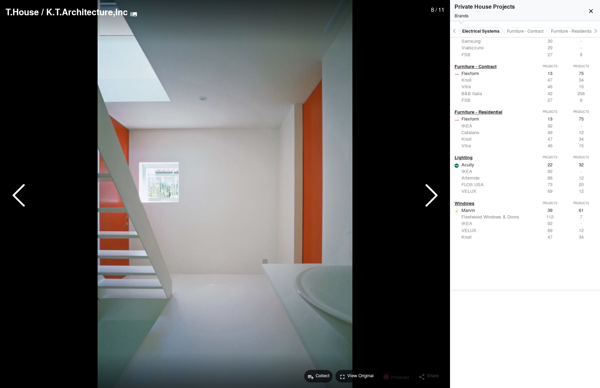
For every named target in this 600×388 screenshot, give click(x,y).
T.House (22, 12)
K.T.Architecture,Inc (87, 12)
